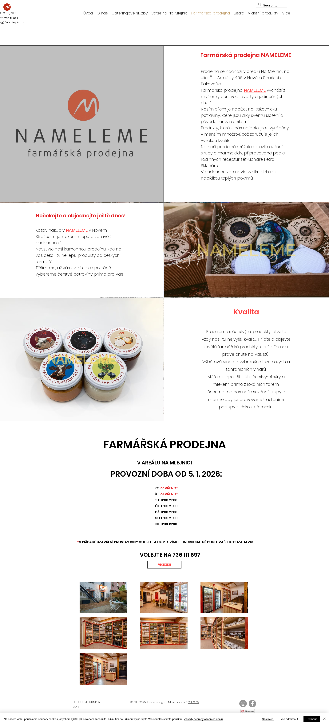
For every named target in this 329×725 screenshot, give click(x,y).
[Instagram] (243, 703)
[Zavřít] (324, 719)
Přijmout (312, 719)
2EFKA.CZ (193, 702)
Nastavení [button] (268, 719)
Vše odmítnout (289, 719)
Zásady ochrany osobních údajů (203, 719)
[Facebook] (252, 703)
